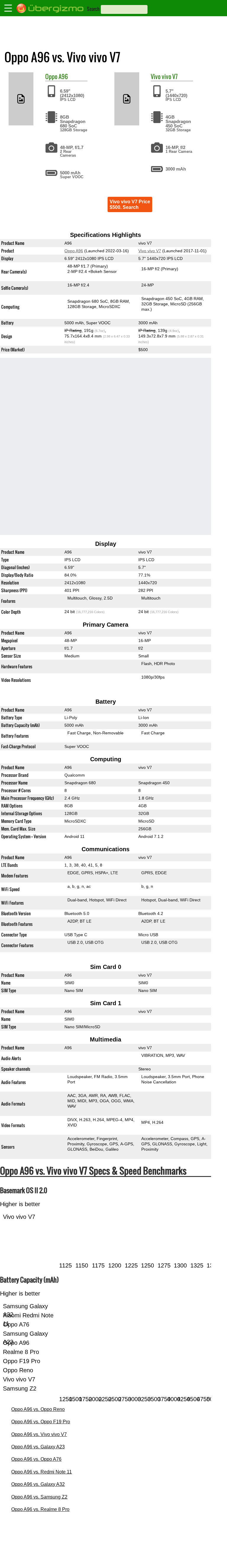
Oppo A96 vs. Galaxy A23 (38, 1446)
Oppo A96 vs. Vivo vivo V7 (39, 1434)
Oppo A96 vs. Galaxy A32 (38, 1484)
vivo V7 (170, 76)
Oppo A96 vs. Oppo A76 (36, 1459)
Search (93, 8)
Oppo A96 (73, 250)
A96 (63, 76)
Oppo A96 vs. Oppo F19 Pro (40, 1421)
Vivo (155, 76)
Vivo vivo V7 (149, 250)
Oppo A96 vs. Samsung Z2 (39, 1496)
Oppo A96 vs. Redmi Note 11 (41, 1471)
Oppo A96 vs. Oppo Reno (38, 1409)
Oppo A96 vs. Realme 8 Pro (40, 1509)
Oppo (51, 76)
